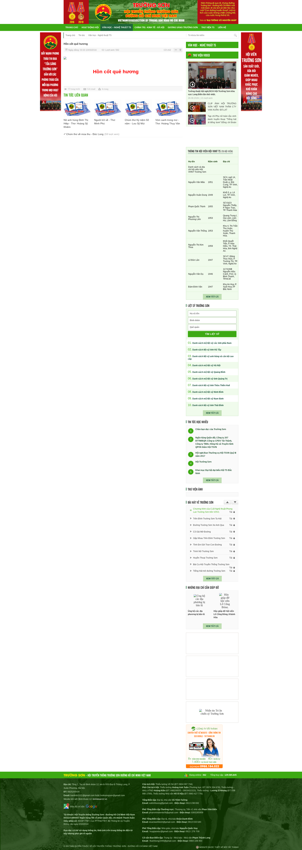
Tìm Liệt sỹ (212, 334)
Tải (230, 512)
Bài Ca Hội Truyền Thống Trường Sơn (211, 564)
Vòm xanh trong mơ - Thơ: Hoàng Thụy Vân (167, 122)
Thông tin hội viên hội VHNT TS (210, 151)
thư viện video (201, 55)
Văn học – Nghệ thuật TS (116, 27)
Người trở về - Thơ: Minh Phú (105, 122)
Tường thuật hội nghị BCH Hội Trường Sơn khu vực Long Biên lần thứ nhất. (211, 93)
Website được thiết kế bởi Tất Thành (218, 847)
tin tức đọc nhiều (198, 421)
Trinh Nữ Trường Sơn (203, 551)
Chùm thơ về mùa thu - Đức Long (92, 134)
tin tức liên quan (76, 95)
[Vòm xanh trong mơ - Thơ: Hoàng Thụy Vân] (168, 108)
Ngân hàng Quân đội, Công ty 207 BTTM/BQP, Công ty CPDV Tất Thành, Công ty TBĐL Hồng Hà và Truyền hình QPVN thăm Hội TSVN (214, 442)
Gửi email (91, 89)
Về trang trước (74, 89)
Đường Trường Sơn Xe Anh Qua (208, 525)
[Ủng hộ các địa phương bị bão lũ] (199, 600)
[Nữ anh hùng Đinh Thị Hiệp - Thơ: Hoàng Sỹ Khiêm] (77, 108)
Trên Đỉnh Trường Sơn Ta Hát (207, 519)
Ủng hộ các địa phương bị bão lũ (196, 613)
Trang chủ (71, 27)
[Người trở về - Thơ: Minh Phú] (107, 108)
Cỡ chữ (167, 50)
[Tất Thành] (204, 767)
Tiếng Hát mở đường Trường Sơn (209, 571)
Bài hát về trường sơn (200, 502)
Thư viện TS (207, 27)
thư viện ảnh (195, 489)
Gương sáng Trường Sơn (183, 27)
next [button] (235, 502)
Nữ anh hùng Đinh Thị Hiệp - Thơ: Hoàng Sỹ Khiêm (76, 123)
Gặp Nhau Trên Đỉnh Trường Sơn (209, 538)
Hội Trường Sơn (203, 462)
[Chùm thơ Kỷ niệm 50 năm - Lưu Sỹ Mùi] (138, 108)
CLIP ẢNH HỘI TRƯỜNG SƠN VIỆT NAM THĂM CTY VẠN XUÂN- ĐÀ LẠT (222, 106)
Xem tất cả (212, 297)
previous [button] (227, 502)
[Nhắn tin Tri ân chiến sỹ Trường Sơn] (212, 712)
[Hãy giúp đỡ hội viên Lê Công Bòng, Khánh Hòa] (225, 600)
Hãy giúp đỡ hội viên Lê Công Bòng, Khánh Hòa (224, 614)
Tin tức (81, 35)
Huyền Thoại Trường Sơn (205, 558)
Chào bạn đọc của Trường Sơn (210, 429)
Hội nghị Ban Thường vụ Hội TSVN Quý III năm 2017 (215, 454)
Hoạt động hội (90, 27)
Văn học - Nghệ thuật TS (100, 35)
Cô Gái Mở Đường (202, 532)
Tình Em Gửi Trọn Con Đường (207, 545)
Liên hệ (222, 27)
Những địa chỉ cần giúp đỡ (203, 587)
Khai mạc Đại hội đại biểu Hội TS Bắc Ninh (213, 472)
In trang (105, 89)
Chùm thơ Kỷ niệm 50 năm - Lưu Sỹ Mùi (137, 122)
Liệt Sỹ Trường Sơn (198, 305)
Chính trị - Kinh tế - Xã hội (149, 27)
